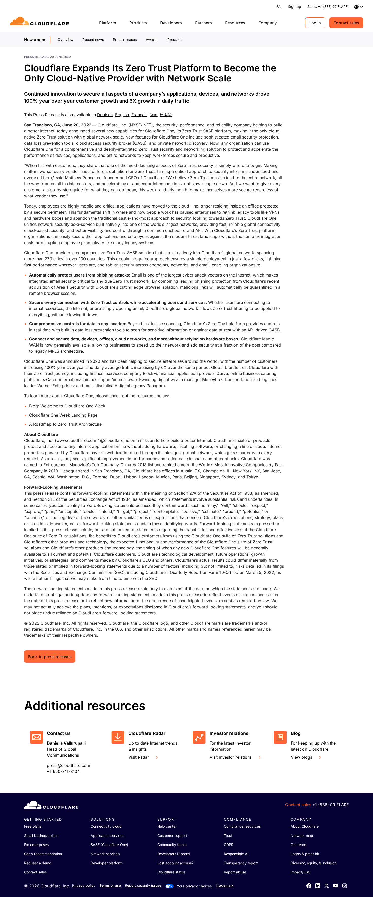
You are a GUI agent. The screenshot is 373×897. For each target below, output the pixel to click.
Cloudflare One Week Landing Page (63, 415)
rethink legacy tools (241, 212)
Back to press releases (49, 656)
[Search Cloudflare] (279, 6)
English (122, 114)
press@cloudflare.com (68, 765)
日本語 (166, 114)
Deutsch (105, 114)
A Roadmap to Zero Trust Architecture (65, 424)
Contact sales (346, 23)
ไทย (153, 114)
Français (139, 114)
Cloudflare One (159, 130)
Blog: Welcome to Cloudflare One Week (67, 405)
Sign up (294, 6)
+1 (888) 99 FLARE (330, 804)
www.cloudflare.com (76, 440)
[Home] (40, 23)
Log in (315, 23)
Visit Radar (138, 757)
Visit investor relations (231, 757)
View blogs (301, 757)
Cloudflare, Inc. (112, 124)
